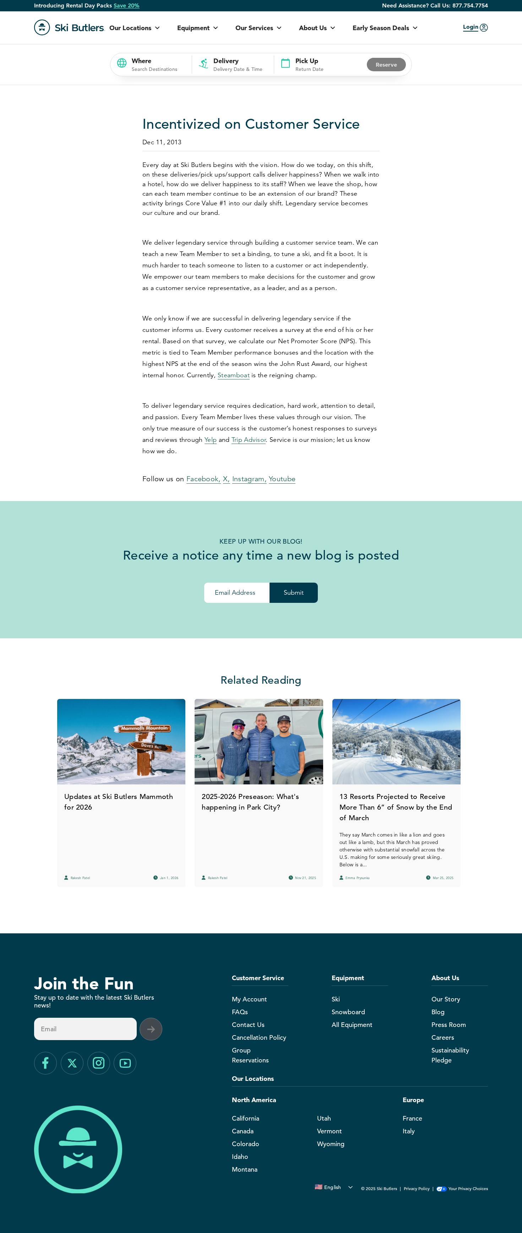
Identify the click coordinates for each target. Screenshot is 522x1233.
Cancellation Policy (259, 1037)
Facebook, (203, 478)
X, (226, 478)
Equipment (193, 28)
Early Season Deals (381, 28)
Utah (324, 1118)
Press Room (448, 1025)
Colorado (245, 1144)
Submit (294, 592)
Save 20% (127, 6)
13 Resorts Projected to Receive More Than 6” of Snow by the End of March (395, 807)
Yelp (211, 440)
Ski (336, 999)
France (412, 1118)
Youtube (282, 478)
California (245, 1118)
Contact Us (248, 1025)
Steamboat (234, 375)
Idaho (240, 1157)
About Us (313, 28)
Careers (442, 1037)
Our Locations (130, 28)
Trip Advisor (249, 440)
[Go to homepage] (69, 27)
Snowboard (348, 1012)
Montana (244, 1169)
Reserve (386, 64)
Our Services (254, 28)
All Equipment (352, 1025)
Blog (438, 1012)
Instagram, (249, 478)
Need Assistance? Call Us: (435, 6)
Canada (243, 1131)
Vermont (329, 1131)
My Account (249, 999)
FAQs (240, 1012)
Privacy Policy (417, 1188)
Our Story (445, 999)
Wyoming (330, 1144)
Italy (409, 1131)
